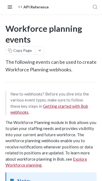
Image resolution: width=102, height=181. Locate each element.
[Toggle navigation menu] (9, 6)
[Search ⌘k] (95, 6)
